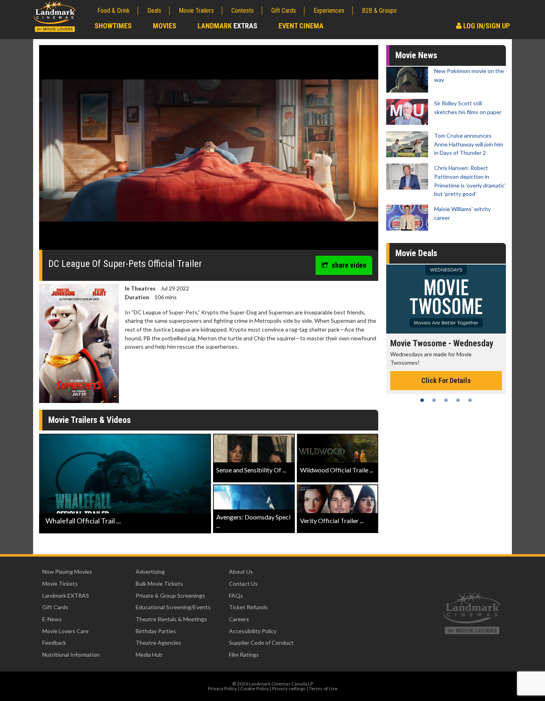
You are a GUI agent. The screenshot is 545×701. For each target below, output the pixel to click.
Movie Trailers (196, 10)
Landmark (227, 26)
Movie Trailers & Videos (89, 420)
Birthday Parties (156, 631)
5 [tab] (470, 400)
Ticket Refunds (248, 607)
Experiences (329, 10)
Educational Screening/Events (173, 607)
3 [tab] (446, 400)
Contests (242, 10)
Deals (154, 10)
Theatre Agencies (158, 642)
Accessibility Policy (252, 631)
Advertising (150, 571)
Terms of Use (323, 688)
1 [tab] (422, 400)
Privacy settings (289, 688)
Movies (164, 26)
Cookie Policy (254, 688)
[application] (208, 150)
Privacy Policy (222, 688)
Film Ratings (244, 654)
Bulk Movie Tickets (159, 583)
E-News (52, 619)
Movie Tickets (60, 583)
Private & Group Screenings (170, 595)
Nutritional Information (71, 654)
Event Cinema (301, 26)
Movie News (416, 55)
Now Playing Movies (67, 571)
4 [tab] (458, 400)
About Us (241, 571)
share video (349, 265)
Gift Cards (283, 10)
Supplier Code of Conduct (261, 642)
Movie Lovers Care (65, 631)
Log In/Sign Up (486, 26)
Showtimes (113, 26)
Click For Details (446, 380)
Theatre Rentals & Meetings (171, 619)
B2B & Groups (379, 10)
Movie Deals (416, 253)
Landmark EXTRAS (65, 595)
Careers (239, 619)
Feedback (54, 642)
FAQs (236, 595)
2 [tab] (434, 400)
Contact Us (243, 583)
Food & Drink (113, 10)
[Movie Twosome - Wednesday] (446, 299)
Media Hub (149, 654)
